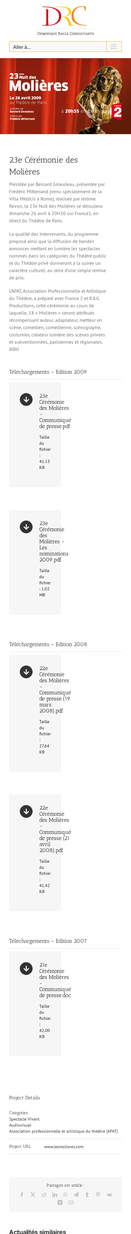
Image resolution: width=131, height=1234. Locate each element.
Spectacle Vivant (24, 1119)
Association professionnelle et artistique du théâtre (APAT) (63, 1131)
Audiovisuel (20, 1125)
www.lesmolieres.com (63, 1146)
